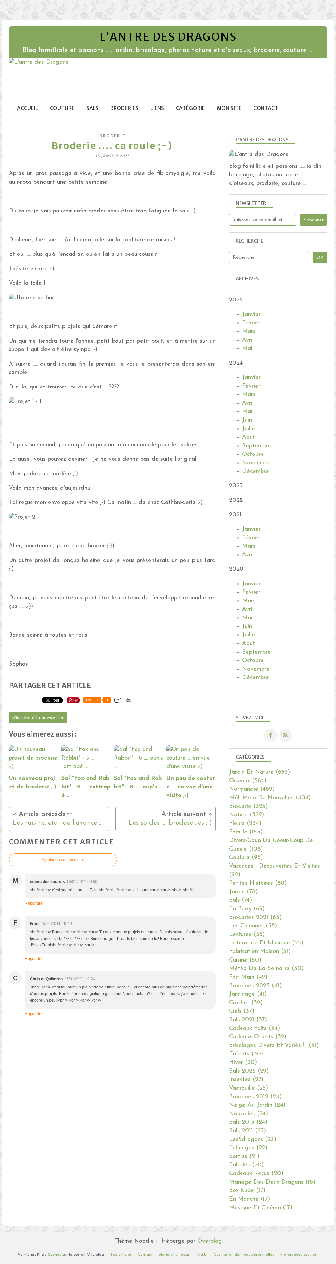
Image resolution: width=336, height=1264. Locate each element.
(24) (255, 1097)
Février (251, 323)
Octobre (253, 454)
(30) (246, 1054)
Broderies (124, 108)
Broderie (112, 135)
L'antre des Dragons (168, 37)
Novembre (256, 463)
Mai (247, 349)
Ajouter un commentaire (63, 859)
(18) (272, 1182)
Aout (248, 437)
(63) (255, 917)
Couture (62, 108)
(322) (246, 815)
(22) (248, 1148)
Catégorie (190, 108)
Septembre (256, 446)
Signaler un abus (175, 1255)
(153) (245, 832)
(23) (247, 1131)
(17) (247, 1191)
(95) (246, 858)
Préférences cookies (298, 1255)
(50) (245, 960)
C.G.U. (202, 1255)
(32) (257, 1037)
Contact (265, 108)
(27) (246, 1080)
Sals (92, 108)
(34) (254, 1028)
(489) (252, 789)
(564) (247, 781)
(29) (249, 1071)
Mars (249, 332)
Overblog (209, 1241)
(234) (245, 824)
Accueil (27, 108)
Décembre (255, 472)
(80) (258, 883)
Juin (247, 420)
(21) (244, 1157)
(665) (259, 772)
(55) (247, 935)
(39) (245, 1003)
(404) (270, 798)
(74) (240, 900)
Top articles (121, 1255)
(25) (248, 1088)
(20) (246, 1165)
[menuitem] (27, 108)
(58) (253, 926)
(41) (255, 986)
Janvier (251, 315)
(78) (243, 892)
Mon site (229, 108)
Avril (248, 340)
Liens (157, 108)
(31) (274, 1046)
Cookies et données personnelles (244, 1255)
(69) (247, 909)
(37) (241, 1011)
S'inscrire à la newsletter (38, 717)
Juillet (249, 429)
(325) (248, 806)
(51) (260, 952)
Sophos (54, 1255)
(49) (248, 977)
